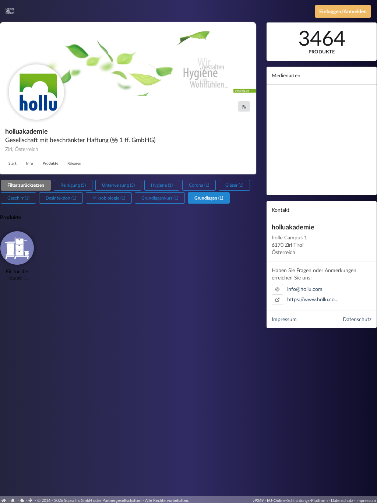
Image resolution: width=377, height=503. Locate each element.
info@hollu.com (305, 289)
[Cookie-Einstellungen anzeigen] (22, 500)
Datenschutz (357, 319)
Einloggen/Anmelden (343, 11)
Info (29, 163)
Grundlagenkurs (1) (159, 198)
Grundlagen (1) (208, 198)
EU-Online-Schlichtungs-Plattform (297, 500)
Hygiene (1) (162, 185)
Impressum (284, 319)
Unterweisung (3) (118, 185)
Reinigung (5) (73, 185)
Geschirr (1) (18, 198)
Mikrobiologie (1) (108, 198)
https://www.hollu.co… (313, 299)
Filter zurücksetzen (25, 185)
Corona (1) (199, 185)
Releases (74, 163)
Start (12, 163)
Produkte (50, 163)
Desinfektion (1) (61, 198)
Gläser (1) (234, 185)
